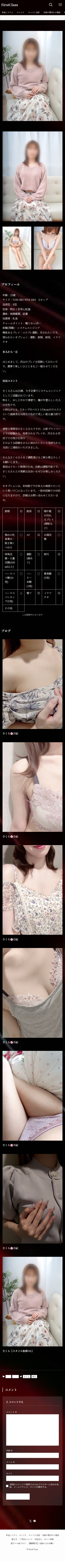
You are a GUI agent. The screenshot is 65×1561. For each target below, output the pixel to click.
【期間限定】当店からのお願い (41, 1543)
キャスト (23, 1535)
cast (8, 1376)
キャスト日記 (34, 1535)
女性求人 (38, 1539)
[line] (34, 1521)
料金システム (11, 1535)
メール (10, 1461)
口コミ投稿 (48, 1539)
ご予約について (25, 1539)
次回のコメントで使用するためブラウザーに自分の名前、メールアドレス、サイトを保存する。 (34, 1485)
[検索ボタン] (51, 4)
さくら (27, 1376)
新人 (34, 1376)
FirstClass (9, 4)
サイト (9, 1473)
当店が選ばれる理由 (50, 1535)
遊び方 (14, 1539)
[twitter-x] (30, 1521)
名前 (9, 1450)
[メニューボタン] (60, 4)
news (15, 1376)
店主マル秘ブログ (18, 1543)
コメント (11, 1411)
